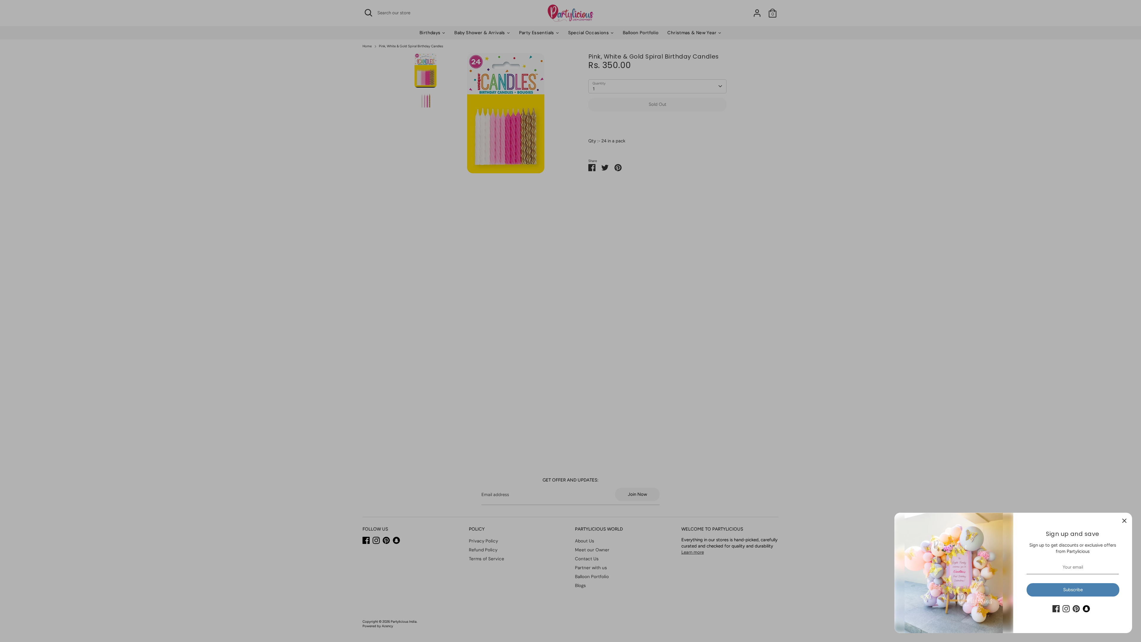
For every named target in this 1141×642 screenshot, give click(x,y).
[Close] (1124, 520)
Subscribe (1073, 589)
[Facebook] (1056, 608)
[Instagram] (1066, 608)
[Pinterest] (1076, 608)
